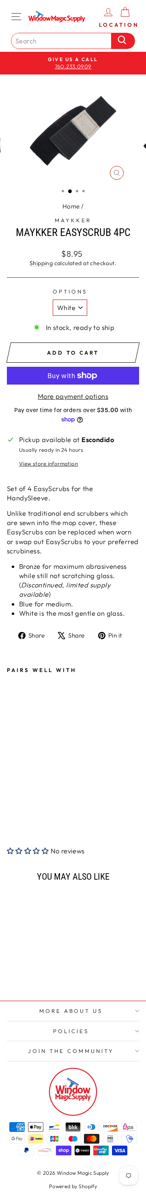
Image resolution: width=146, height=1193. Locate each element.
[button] (28, 850)
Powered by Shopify (73, 1186)
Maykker (73, 220)
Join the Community (71, 1051)
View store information (48, 463)
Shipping (41, 263)
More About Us (71, 1011)
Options (70, 291)
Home (71, 206)
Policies (71, 1031)
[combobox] (63, 41)
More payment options (73, 396)
